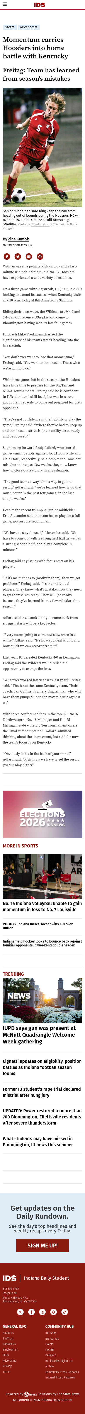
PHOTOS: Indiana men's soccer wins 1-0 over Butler (38, 926)
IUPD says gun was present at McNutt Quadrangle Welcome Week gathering (39, 1035)
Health (49, 1350)
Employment (10, 1349)
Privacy (7, 1366)
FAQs (6, 1355)
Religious (50, 1355)
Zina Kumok (18, 239)
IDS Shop (50, 1333)
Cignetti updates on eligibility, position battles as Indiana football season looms (42, 1067)
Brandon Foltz (40, 224)
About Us (8, 1333)
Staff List (8, 1338)
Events (49, 1344)
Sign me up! (42, 1245)
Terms (6, 1372)
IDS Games (52, 1338)
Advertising (9, 1361)
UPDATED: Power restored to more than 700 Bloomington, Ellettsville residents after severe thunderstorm (42, 1117)
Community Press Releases (62, 1372)
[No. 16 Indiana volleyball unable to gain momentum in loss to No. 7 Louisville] (42, 876)
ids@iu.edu (10, 1293)
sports (9, 27)
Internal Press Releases (60, 1377)
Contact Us (9, 1344)
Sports (30, 846)
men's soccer (28, 27)
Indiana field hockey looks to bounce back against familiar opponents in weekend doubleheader (42, 943)
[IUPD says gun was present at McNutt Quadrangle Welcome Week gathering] (42, 1000)
